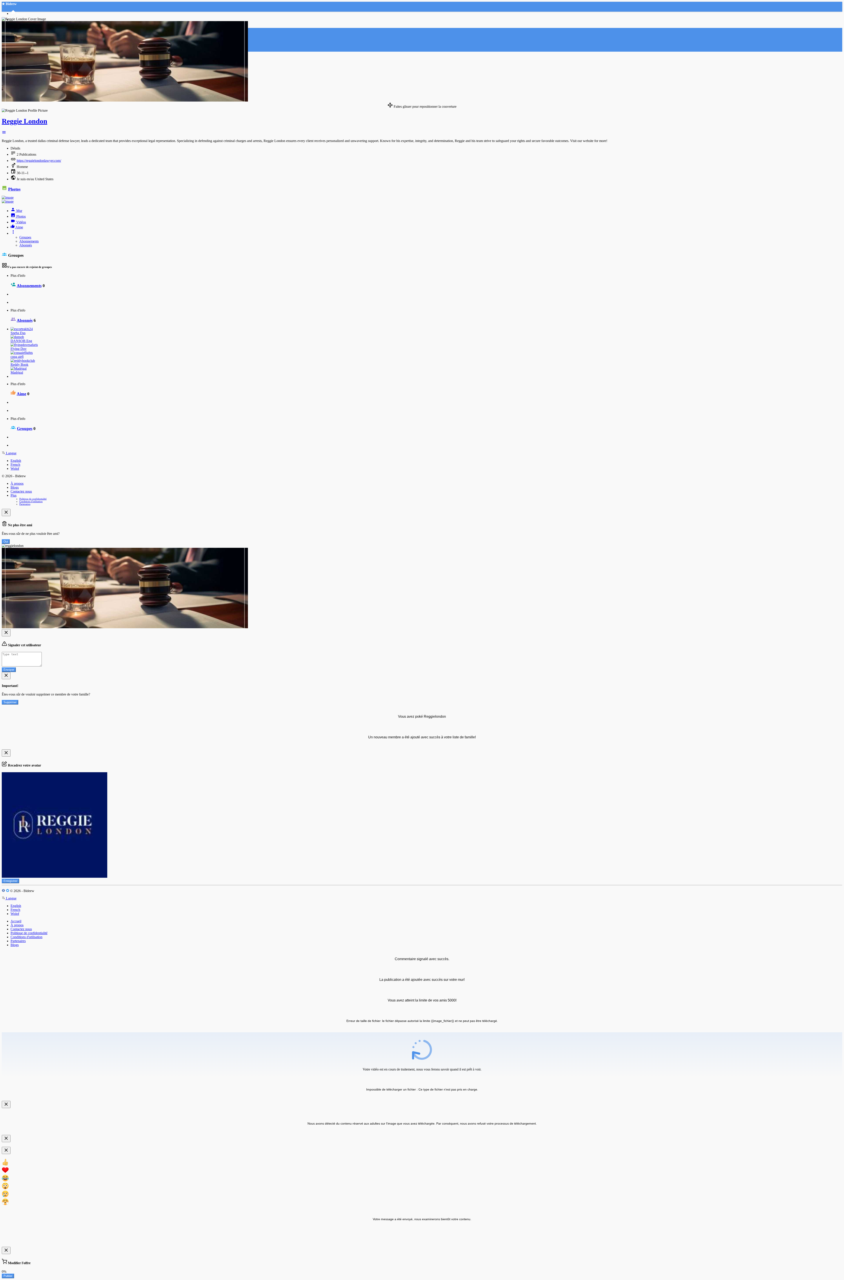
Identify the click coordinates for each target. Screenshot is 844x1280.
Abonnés (25, 245)
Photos (14, 189)
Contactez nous (21, 491)
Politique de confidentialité (33, 498)
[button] (4, 133)
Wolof (15, 468)
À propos (17, 483)
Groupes (25, 237)
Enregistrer (10, 881)
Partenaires (24, 504)
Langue (10, 453)
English (16, 460)
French (15, 464)
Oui (6, 541)
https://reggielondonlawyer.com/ (39, 160)
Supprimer (10, 702)
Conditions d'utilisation (31, 501)
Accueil (16, 921)
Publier (8, 1276)
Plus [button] (13, 495)
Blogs (15, 487)
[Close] (6, 512)
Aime (21, 393)
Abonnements (29, 241)
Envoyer (9, 669)
